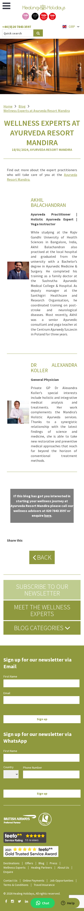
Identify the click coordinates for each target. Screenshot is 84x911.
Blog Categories (39, 628)
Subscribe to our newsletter (42, 589)
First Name (10, 676)
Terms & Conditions (15, 885)
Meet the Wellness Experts (42, 610)
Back (43, 557)
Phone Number (32, 767)
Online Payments (33, 880)
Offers (29, 863)
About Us (63, 867)
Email (6, 693)
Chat (45, 903)
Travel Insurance (44, 885)
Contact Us (10, 880)
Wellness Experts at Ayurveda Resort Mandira (36, 110)
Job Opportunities (61, 880)
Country (8, 767)
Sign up (42, 719)
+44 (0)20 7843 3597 (16, 26)
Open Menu (7, 6)
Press (53, 863)
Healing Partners (41, 867)
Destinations (11, 863)
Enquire (8, 872)
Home (7, 106)
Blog (22, 106)
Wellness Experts (14, 867)
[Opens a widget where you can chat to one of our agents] (68, 903)
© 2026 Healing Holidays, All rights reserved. (31, 893)
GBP (72, 26)
